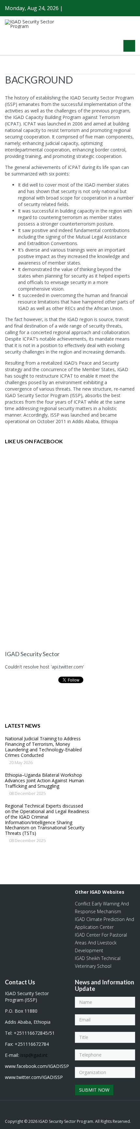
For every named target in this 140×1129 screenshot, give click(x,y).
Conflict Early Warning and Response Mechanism (102, 908)
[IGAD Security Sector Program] (34, 24)
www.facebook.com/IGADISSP (37, 1066)
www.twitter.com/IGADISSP (34, 1077)
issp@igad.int (34, 1055)
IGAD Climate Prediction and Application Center (104, 923)
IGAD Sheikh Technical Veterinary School (97, 962)
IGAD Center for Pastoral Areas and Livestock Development (101, 943)
